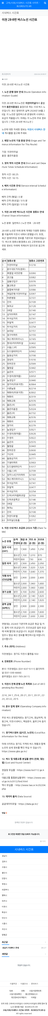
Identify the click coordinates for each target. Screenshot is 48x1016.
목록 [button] (44, 841)
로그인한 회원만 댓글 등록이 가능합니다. (24, 834)
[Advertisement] (22, 46)
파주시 (4, 901)
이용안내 (24, 984)
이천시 (4, 907)
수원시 (4, 867)
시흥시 (4, 923)
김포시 (4, 861)
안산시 (4, 918)
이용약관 (13, 984)
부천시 (4, 884)
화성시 (4, 912)
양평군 (4, 935)
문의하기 (34, 984)
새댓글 (5, 954)
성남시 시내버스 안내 (10, 948)
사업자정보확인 (16, 994)
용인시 (4, 873)
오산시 (4, 929)
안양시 (4, 878)
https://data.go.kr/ (28, 804)
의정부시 (5, 890)
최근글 (5, 942)
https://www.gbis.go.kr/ (14, 751)
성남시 (4, 856)
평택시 (4, 895)
